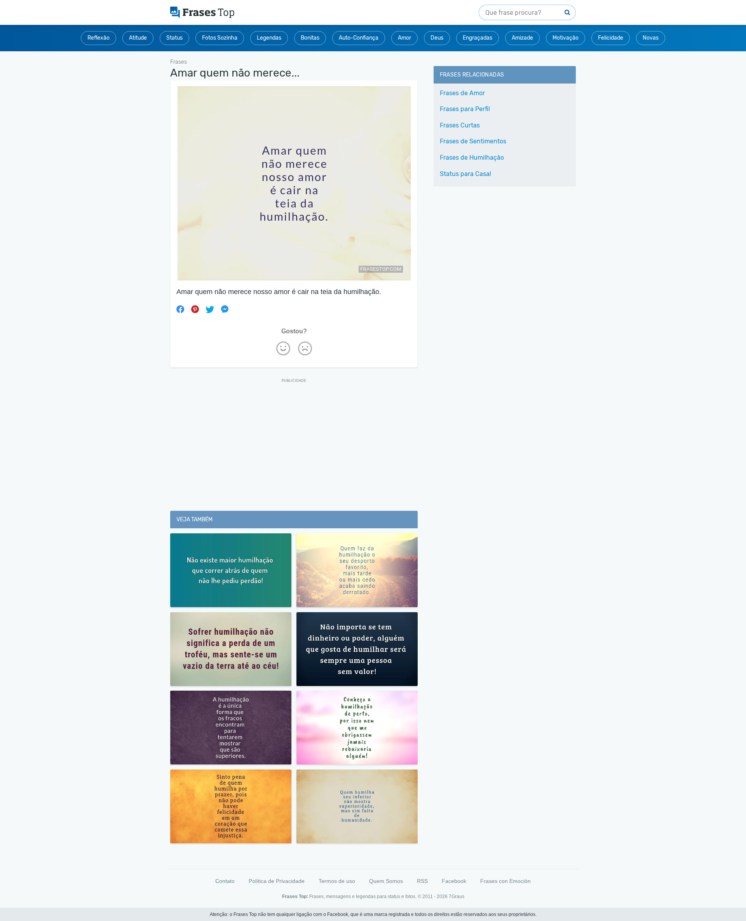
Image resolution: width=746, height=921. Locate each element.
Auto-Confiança (358, 38)
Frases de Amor (462, 93)
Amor (404, 38)
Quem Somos (386, 881)
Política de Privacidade (277, 881)
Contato (225, 881)
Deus (437, 38)
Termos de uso (337, 881)
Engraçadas (477, 38)
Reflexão (98, 38)
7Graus (456, 896)
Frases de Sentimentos (473, 141)
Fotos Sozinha (219, 38)
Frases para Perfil (465, 109)
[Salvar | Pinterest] (195, 309)
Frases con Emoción (505, 881)
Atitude (138, 38)
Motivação (566, 38)
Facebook (454, 881)
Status (174, 38)
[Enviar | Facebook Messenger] (224, 309)
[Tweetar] (210, 309)
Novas (651, 38)
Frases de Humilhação (472, 157)
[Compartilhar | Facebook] (180, 309)
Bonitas (310, 38)
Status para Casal (465, 174)
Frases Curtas (460, 125)
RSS (422, 881)
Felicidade (610, 38)
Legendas (269, 38)
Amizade (522, 38)
